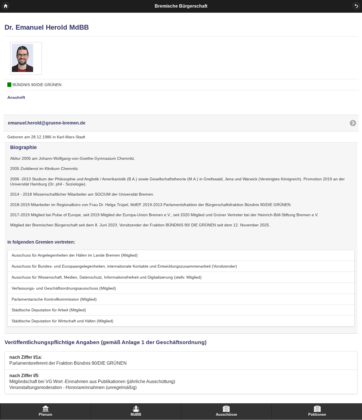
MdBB (136, 415)
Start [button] (5, 6)
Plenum (45, 415)
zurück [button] (356, 6)
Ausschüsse (226, 415)
